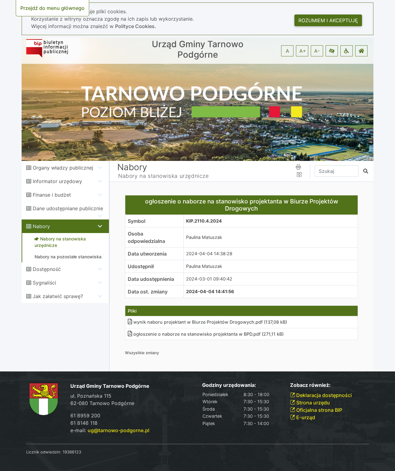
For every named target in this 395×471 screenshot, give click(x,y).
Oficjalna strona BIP (318, 410)
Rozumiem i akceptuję (328, 20)
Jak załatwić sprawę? (58, 296)
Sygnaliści (44, 283)
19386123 (72, 451)
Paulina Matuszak (204, 237)
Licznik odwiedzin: (43, 451)
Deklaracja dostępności (323, 395)
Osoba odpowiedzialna (146, 237)
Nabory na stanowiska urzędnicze (163, 176)
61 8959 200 (85, 415)
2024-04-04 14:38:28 (209, 253)
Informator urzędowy (57, 181)
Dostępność (47, 269)
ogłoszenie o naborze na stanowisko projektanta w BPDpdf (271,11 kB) (208, 334)
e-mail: (109, 430)
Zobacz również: (310, 385)
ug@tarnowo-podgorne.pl (118, 430)
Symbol (136, 221)
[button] (332, 50)
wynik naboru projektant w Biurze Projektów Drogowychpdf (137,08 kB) (210, 322)
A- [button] (317, 51)
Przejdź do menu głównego (52, 8)
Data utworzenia (147, 254)
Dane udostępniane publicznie (68, 208)
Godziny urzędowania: (229, 385)
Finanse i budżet (52, 195)
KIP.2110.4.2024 (204, 220)
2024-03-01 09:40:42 (209, 278)
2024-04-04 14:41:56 (210, 291)
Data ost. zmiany (148, 292)
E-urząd (305, 417)
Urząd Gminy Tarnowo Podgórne (197, 49)
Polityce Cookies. (135, 26)
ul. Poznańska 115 (90, 396)
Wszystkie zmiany (142, 352)
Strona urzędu (312, 402)
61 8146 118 (84, 423)
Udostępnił (141, 266)
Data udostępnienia (151, 279)
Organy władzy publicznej (63, 168)
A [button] (287, 51)
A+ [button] (302, 51)
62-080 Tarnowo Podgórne (102, 403)
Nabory (41, 226)
